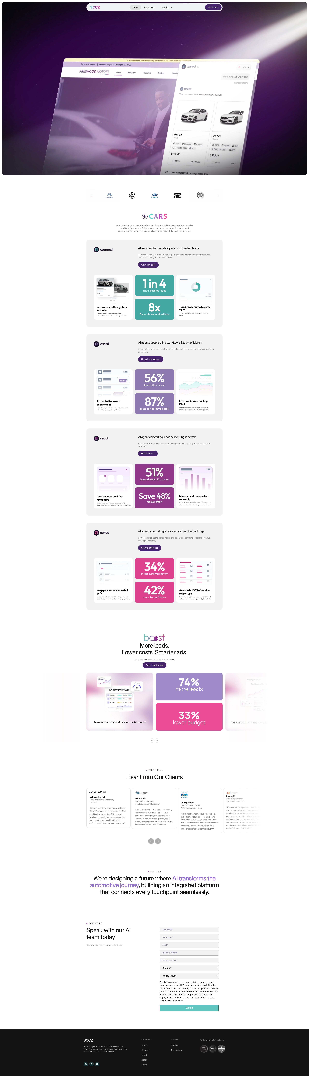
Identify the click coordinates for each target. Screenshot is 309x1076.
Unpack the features (150, 359)
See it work (213, 7)
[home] (95, 7)
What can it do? (148, 265)
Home (135, 7)
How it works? (147, 453)
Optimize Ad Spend (154, 665)
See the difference (149, 548)
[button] (150, 7)
